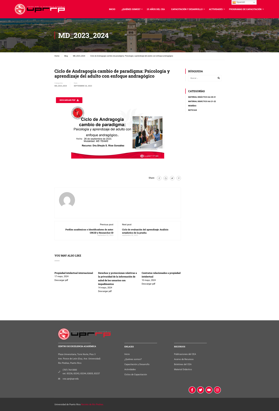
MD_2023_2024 (60, 86)
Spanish (240, 2)
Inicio (112, 9)
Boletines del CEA (183, 364)
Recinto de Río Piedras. (92, 404)
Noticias (192, 110)
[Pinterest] (179, 178)
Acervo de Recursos (184, 359)
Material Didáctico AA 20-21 (202, 97)
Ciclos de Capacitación (135, 374)
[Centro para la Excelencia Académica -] (40, 11)
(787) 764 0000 (70, 370)
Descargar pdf (68, 100)
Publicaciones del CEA (185, 354)
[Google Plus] (165, 178)
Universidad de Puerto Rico (67, 404)
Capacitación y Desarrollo (187, 9)
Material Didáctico (183, 369)
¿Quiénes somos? (131, 9)
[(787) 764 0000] (59, 372)
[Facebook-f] (192, 389)
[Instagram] (217, 389)
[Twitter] (172, 178)
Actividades (216, 9)
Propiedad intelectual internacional (73, 272)
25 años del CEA (156, 9)
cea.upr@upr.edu (71, 378)
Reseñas (192, 106)
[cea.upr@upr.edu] (59, 379)
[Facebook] (159, 178)
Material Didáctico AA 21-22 (202, 101)
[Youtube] (208, 389)
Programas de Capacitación (245, 9)
